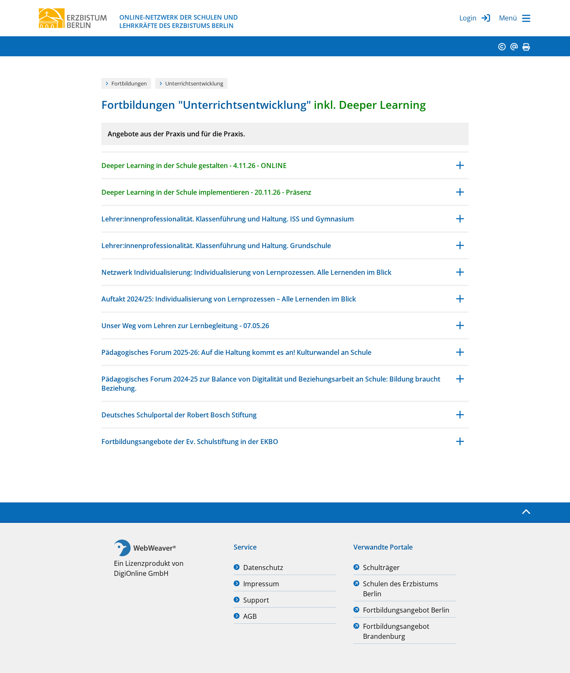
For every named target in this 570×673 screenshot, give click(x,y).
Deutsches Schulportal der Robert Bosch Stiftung (179, 414)
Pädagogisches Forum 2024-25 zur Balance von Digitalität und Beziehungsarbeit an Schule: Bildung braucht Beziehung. (270, 383)
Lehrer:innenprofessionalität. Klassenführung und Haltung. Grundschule (216, 245)
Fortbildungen (129, 83)
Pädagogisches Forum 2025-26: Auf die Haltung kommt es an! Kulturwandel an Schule (236, 352)
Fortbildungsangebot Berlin (406, 610)
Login (468, 18)
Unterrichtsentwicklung (194, 83)
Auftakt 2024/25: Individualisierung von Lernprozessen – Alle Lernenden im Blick (228, 299)
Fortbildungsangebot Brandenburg (396, 631)
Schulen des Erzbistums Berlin (400, 588)
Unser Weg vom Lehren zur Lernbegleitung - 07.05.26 (185, 325)
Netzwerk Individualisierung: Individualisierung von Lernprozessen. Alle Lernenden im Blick (246, 272)
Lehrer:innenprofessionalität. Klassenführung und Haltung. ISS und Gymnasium (227, 218)
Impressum (261, 583)
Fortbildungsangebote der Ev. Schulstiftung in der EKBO (189, 441)
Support (256, 600)
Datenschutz (263, 567)
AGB (250, 616)
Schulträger (381, 567)
